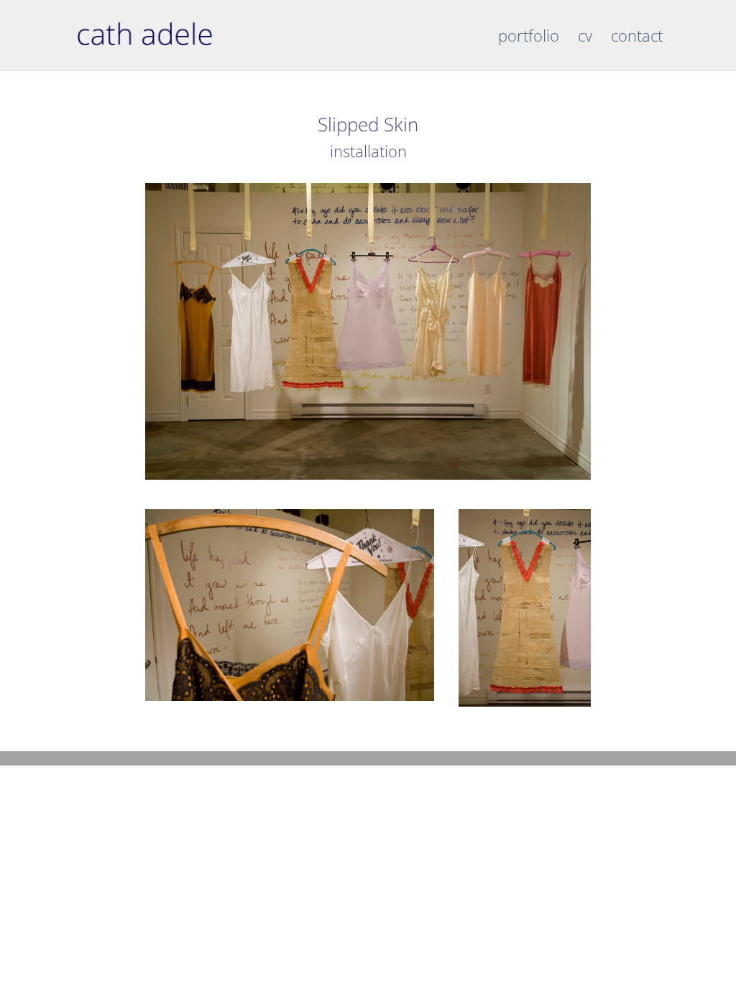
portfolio (528, 38)
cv (585, 38)
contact (637, 38)
